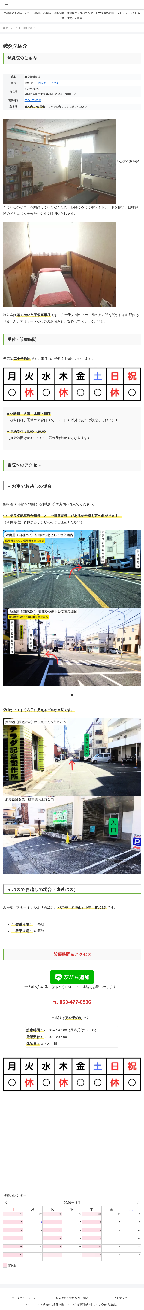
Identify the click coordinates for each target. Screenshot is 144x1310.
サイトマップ (119, 1297)
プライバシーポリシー (25, 1297)
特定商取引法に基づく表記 (72, 1297)
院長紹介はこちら (48, 82)
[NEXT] (137, 1202)
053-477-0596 (33, 100)
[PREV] (6, 1202)
